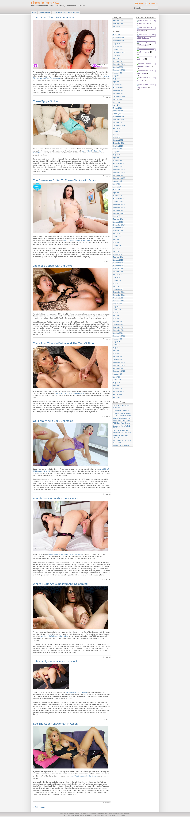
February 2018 (118, 219)
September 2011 (119, 336)
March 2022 (117, 108)
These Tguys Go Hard (46, 101)
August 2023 (117, 73)
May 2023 (116, 79)
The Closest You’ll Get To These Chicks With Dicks (64, 180)
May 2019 (116, 190)
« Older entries (39, 807)
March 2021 (117, 137)
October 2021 (118, 123)
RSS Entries (110, 815)
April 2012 (116, 315)
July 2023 (116, 76)
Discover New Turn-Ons (121, 445)
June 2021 (117, 131)
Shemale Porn (118, 21)
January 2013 (118, 289)
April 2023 (116, 82)
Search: (137, 8)
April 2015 (116, 251)
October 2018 (118, 210)
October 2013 (118, 272)
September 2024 (119, 52)
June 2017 (117, 237)
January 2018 (118, 222)
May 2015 (116, 248)
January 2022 (118, 114)
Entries (140, 3)
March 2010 (117, 389)
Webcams (116, 27)
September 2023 (119, 70)
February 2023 (118, 87)
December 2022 (119, 90)
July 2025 (116, 44)
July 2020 (116, 152)
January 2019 (118, 201)
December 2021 (119, 117)
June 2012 (117, 310)
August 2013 (117, 275)
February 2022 (118, 111)
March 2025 (117, 46)
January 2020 (118, 166)
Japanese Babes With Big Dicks (53, 265)
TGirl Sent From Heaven (121, 423)
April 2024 (116, 58)
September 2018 (119, 213)
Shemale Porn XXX (45, 3)
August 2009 (117, 394)
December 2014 (119, 263)
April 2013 (116, 286)
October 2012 (118, 298)
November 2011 (118, 330)
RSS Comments (121, 815)
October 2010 (118, 368)
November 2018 (119, 207)
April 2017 (116, 240)
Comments (153, 3)
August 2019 (117, 181)
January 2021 (118, 140)
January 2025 (118, 49)
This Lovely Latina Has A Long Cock (55, 661)
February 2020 (118, 163)
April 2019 (116, 193)
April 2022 (116, 105)
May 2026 (116, 35)
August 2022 (117, 99)
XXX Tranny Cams (59, 12)
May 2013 (116, 283)
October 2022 (118, 93)
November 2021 (119, 120)
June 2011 (117, 345)
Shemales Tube (73, 12)
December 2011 (118, 327)
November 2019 (119, 172)
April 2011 (116, 351)
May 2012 (116, 312)
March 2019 (117, 196)
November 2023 (119, 64)
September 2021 (119, 125)
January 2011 (118, 359)
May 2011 (116, 348)
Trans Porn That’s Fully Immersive (54, 17)
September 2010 (119, 371)
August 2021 (117, 128)
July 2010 (116, 377)
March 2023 (117, 85)
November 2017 (119, 228)
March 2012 (117, 318)
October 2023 (118, 67)
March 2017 (117, 242)
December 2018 (119, 204)
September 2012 (119, 301)
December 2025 (119, 38)
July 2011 (116, 342)
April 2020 (116, 158)
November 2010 (119, 365)
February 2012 (118, 321)
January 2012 (118, 324)
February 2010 (118, 391)
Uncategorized (118, 24)
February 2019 (118, 198)
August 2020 (117, 149)
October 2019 (118, 175)
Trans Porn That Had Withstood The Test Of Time (63, 343)
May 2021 (116, 134)
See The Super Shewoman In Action (55, 723)
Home (34, 12)
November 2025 (119, 41)
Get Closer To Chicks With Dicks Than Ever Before (122, 419)
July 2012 (116, 307)
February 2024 (118, 61)
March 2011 (117, 353)
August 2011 (117, 339)
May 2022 (116, 102)
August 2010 (117, 374)
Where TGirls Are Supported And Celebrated (60, 583)
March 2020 (117, 161)
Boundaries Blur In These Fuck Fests (56, 498)
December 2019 (119, 169)
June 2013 (117, 280)
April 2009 (116, 397)
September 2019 (119, 178)
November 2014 (119, 266)
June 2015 (117, 245)
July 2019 (116, 184)
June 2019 (117, 187)
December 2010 (119, 362)
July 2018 (116, 216)
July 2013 (116, 277)
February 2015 (118, 257)
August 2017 (117, 234)
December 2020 (119, 143)
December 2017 (119, 225)
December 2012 (119, 292)
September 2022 (119, 96)
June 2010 (117, 380)
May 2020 (116, 155)
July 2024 (116, 55)
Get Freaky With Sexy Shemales (53, 420)
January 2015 (118, 260)
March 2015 (117, 254)
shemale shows (44, 12)
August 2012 (117, 304)
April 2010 (116, 386)
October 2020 (118, 146)
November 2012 (119, 295)
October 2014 (118, 269)
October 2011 (118, 333)
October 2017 (118, 231)
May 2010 (116, 383)
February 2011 (118, 356)
